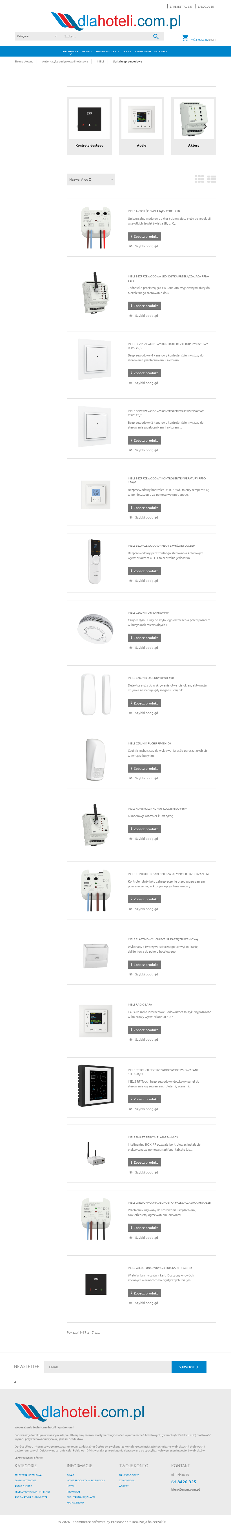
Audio (141, 145)
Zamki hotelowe (25, 1480)
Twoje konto (133, 1465)
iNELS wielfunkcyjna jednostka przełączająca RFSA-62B (169, 1202)
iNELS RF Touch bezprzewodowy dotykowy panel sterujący (164, 1072)
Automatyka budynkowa (31, 1497)
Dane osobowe (129, 1475)
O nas (127, 51)
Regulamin (143, 51)
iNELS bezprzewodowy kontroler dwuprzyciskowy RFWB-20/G (166, 413)
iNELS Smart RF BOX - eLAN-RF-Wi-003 (153, 1137)
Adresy (123, 1486)
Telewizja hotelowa (28, 1475)
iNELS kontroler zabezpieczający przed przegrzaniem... (169, 874)
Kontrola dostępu (89, 145)
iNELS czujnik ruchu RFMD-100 (149, 743)
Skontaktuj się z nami (81, 1497)
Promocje (73, 1491)
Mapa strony (75, 1502)
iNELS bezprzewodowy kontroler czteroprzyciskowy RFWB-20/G (168, 346)
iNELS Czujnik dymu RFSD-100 (148, 612)
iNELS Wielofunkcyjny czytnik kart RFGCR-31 (160, 1268)
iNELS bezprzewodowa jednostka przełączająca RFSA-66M (168, 278)
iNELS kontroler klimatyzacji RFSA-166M (157, 808)
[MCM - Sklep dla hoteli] (115, 21)
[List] (211, 181)
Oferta (87, 51)
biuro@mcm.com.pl (185, 1489)
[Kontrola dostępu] (89, 118)
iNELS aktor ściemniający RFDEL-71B (154, 211)
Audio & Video (23, 1486)
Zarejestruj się (181, 6)
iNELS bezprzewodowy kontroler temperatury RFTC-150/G (167, 480)
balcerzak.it (157, 1521)
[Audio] (141, 118)
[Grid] (199, 181)
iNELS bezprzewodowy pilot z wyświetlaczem (162, 545)
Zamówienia (127, 1480)
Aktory (193, 145)
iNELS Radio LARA (140, 1004)
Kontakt (161, 51)
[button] (205, 6)
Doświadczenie (107, 51)
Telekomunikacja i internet (32, 1491)
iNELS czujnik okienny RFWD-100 (151, 678)
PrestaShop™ (121, 1521)
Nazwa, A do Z (80, 179)
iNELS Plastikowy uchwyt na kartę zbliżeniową (163, 939)
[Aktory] (194, 118)
